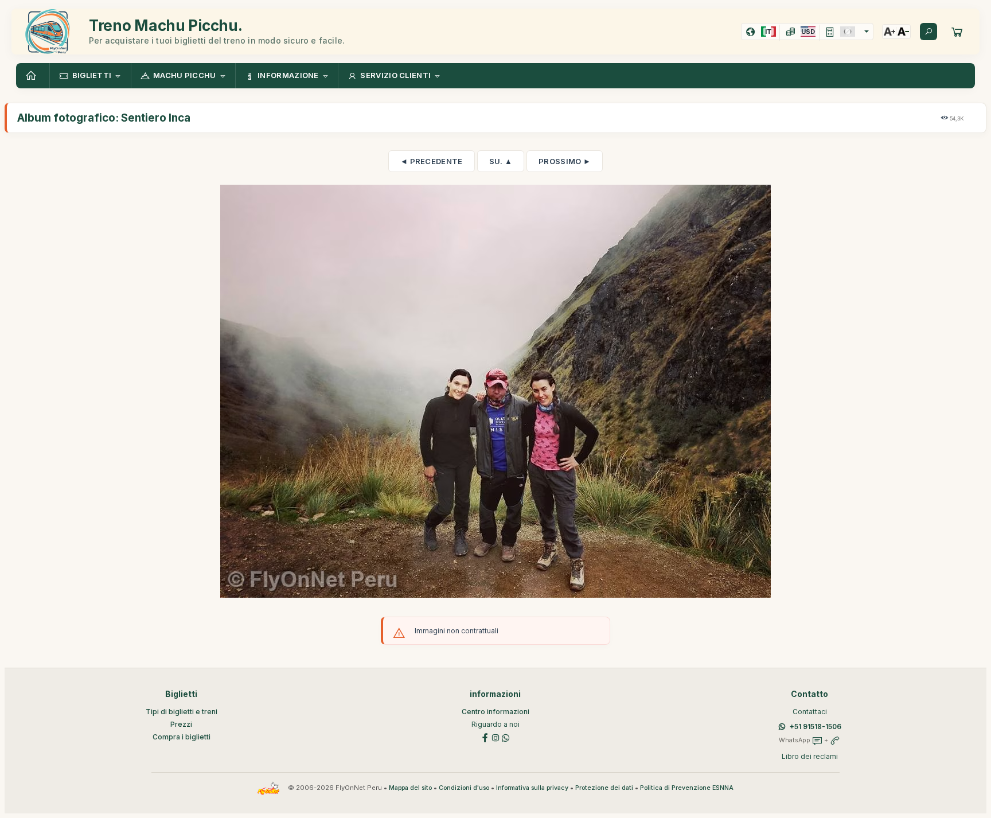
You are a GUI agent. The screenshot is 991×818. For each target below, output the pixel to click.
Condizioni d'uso (464, 788)
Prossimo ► (565, 161)
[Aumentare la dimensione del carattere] (889, 31)
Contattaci (810, 711)
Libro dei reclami (810, 756)
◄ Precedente (431, 161)
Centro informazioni (495, 711)
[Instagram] (495, 737)
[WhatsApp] (506, 737)
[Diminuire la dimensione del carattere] (903, 31)
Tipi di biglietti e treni (181, 711)
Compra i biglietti (181, 737)
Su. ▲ (501, 161)
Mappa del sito (410, 788)
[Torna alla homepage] (32, 75)
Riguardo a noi (495, 724)
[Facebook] (485, 737)
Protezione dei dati (604, 788)
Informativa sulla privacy (532, 788)
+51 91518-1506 (815, 726)
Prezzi (181, 724)
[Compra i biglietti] (957, 31)
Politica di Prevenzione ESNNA (687, 788)
